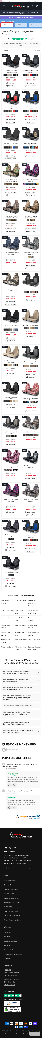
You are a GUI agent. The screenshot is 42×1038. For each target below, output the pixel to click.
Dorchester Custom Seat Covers (31, 362)
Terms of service (9, 1034)
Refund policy (26, 1031)
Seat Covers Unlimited (13, 1030)
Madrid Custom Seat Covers (30, 325)
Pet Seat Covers (9, 893)
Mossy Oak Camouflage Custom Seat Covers (31, 216)
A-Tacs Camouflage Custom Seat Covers (11, 253)
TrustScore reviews (14, 999)
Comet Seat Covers (7, 610)
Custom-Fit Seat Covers (11, 898)
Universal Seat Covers (11, 889)
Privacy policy (36, 1031)
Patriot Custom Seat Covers (11, 572)
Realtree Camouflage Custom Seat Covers (11, 180)
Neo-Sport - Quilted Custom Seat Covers (30, 71)
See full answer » (32, 781)
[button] (4, 6)
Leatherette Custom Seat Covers (11, 107)
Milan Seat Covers (20, 625)
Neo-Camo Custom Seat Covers (30, 144)
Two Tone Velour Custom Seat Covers (11, 361)
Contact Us (7, 932)
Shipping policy (20, 1034)
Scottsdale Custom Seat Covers (11, 326)
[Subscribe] (29, 868)
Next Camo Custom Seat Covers (11, 289)
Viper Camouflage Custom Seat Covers (31, 500)
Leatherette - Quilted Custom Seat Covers (11, 71)
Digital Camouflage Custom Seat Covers (31, 253)
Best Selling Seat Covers (12, 902)
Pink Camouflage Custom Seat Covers (11, 500)
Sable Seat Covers (21, 639)
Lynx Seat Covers (6, 618)
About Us (7, 937)
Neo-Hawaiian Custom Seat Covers (30, 399)
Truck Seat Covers (10, 880)
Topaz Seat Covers (34, 639)
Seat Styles (7, 958)
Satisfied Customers (10, 950)
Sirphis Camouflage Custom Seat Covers (30, 180)
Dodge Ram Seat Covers (12, 915)
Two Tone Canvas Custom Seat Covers (11, 144)
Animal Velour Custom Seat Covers (11, 466)
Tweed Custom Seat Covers (30, 289)
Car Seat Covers (9, 885)
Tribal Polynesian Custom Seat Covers (31, 466)
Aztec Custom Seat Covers (31, 432)
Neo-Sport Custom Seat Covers (31, 107)
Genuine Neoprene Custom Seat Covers (31, 536)
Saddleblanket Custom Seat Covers (11, 432)
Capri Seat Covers (20, 600)
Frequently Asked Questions (13, 954)
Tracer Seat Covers (7, 647)
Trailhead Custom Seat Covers (11, 535)
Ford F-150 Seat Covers (11, 907)
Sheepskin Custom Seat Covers (11, 397)
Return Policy (8, 945)
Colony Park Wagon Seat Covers (32, 603)
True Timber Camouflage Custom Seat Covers (11, 216)
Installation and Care (10, 941)
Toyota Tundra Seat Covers (12, 920)
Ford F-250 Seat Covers (11, 911)
